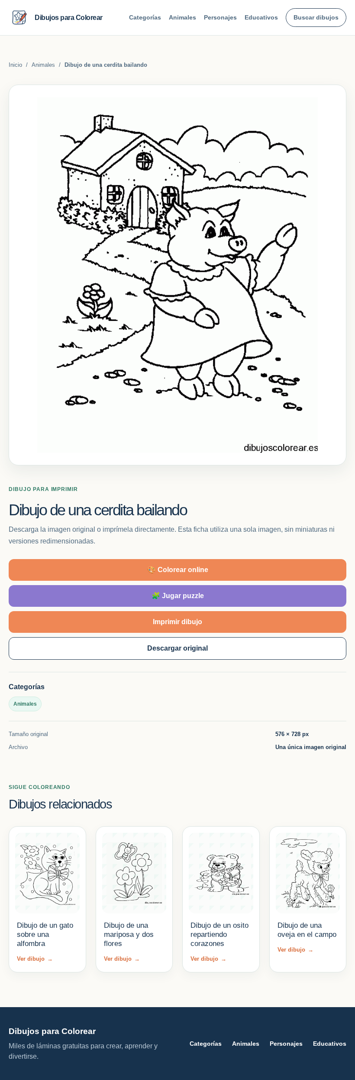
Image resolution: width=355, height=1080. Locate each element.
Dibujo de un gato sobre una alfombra (45, 934)
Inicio (15, 65)
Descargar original (177, 648)
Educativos (261, 17)
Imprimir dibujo (177, 621)
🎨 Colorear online (177, 569)
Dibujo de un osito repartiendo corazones (219, 934)
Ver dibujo (35, 959)
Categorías (145, 17)
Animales (182, 17)
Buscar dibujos (316, 17)
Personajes (220, 17)
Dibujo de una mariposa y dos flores (129, 934)
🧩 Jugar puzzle (178, 595)
